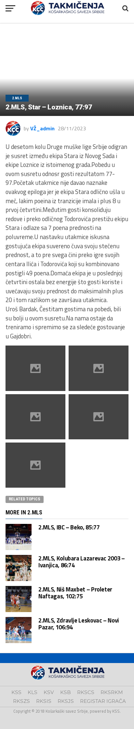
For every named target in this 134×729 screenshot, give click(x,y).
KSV (49, 692)
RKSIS (43, 701)
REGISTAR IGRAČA (103, 701)
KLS (32, 692)
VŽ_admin (42, 128)
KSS (16, 692)
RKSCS (85, 692)
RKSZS (21, 701)
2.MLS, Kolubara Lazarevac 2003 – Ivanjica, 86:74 (81, 561)
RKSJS (66, 701)
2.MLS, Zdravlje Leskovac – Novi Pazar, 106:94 (78, 623)
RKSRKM (111, 692)
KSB (65, 692)
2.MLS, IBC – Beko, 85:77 (69, 527)
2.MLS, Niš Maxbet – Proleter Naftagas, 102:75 (75, 592)
